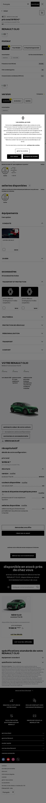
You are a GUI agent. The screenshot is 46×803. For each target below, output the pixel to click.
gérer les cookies (22, 151)
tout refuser (14, 156)
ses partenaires (17, 125)
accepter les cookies (31, 156)
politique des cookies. (33, 145)
